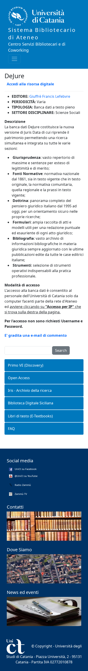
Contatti (15, 507)
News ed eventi (23, 592)
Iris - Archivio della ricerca (30, 390)
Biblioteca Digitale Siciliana (30, 403)
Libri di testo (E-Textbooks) (30, 416)
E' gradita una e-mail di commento (36, 335)
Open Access (19, 377)
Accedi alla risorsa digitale (30, 84)
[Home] (42, 16)
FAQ (11, 428)
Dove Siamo (19, 550)
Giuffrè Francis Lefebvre (49, 96)
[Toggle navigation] (14, 58)
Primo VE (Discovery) (25, 365)
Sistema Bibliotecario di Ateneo (42, 33)
